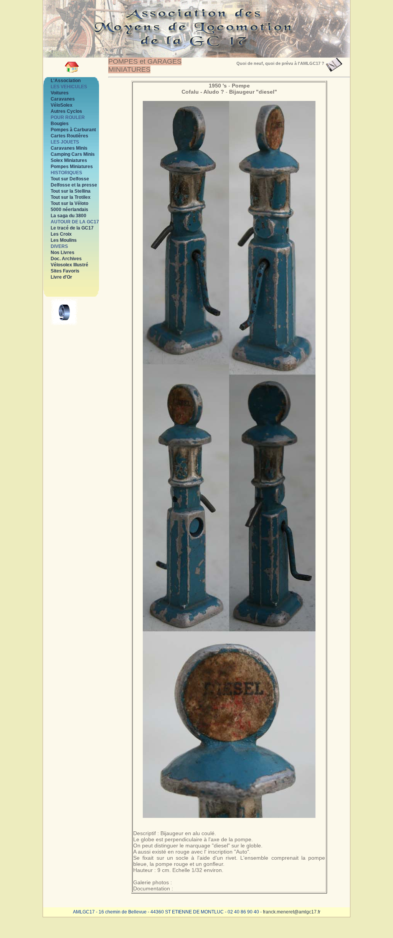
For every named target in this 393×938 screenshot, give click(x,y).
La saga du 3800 (68, 215)
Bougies (60, 123)
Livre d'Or (61, 277)
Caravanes (63, 99)
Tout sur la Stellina (71, 191)
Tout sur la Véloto (69, 203)
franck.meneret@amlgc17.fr (291, 912)
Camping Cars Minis (73, 154)
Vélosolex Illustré (69, 265)
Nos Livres (62, 252)
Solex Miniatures (69, 160)
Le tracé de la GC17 (72, 228)
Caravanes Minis (69, 148)
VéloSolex (62, 105)
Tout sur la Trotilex (71, 197)
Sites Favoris (65, 271)
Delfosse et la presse (74, 185)
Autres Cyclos (66, 111)
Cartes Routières (69, 136)
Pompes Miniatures (72, 166)
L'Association (66, 80)
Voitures (60, 93)
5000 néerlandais (69, 209)
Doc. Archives (66, 258)
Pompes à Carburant (73, 129)
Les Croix (61, 234)
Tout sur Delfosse (70, 179)
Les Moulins (64, 240)
